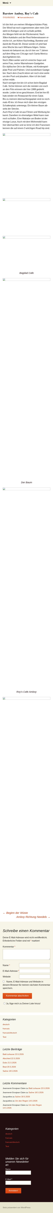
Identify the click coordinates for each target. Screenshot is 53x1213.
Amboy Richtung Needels (33, 916)
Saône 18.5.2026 (10, 1071)
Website (7, 977)
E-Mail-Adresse (11, 971)
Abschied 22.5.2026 (11, 1058)
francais (6, 1028)
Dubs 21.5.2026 (9, 1063)
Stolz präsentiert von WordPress (16, 1207)
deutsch (6, 1024)
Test (4, 1037)
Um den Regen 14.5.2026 (26, 1101)
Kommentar (9, 947)
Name (6, 965)
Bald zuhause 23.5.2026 (13, 1054)
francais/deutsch (27, 17)
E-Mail (8, 1179)
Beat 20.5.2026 (9, 1067)
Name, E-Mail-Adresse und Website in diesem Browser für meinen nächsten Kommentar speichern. (26, 984)
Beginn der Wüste (15, 912)
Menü (5, 3)
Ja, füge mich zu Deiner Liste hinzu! (23, 1003)
